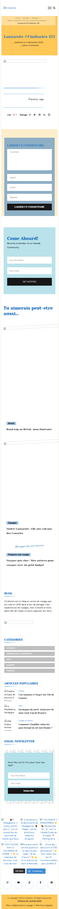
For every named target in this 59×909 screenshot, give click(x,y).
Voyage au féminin (26, 720)
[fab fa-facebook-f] (40, 885)
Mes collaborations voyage (19, 905)
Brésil (11, 423)
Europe (26, 18)
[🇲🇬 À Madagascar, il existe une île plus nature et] (10, 829)
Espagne (35, 18)
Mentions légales (44, 905)
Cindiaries (28, 898)
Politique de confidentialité (29, 901)
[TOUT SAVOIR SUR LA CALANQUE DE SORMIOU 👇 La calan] (10, 854)
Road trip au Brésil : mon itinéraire (29, 429)
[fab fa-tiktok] (29, 885)
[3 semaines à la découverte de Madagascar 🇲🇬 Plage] (29, 829)
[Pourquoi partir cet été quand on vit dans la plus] (29, 854)
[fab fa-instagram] (7, 885)
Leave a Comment (30, 45)
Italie (20, 706)
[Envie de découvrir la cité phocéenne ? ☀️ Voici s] (49, 854)
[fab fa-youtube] (18, 885)
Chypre (21, 691)
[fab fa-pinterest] (51, 885)
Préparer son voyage (18, 554)
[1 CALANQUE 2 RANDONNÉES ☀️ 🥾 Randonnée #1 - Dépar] (49, 829)
